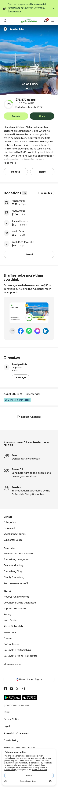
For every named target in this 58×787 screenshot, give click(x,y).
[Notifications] (45, 21)
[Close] (53, 8)
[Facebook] (21, 331)
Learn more (14, 11)
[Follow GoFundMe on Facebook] (5, 689)
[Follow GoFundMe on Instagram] (23, 689)
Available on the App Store (29, 697)
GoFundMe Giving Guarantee (28, 494)
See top (48, 193)
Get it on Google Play (12, 697)
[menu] (53, 21)
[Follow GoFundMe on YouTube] (11, 689)
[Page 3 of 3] (31, 88)
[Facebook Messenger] (37, 331)
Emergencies (33, 394)
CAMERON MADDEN (23, 242)
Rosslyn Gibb (19, 364)
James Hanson (20, 221)
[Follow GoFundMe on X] (17, 689)
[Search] (5, 21)
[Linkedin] (46, 331)
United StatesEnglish (30, 679)
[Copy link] (12, 331)
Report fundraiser (31, 416)
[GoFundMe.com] (29, 20)
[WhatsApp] (29, 331)
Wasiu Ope (18, 231)
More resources (12, 664)
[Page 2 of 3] (29, 88)
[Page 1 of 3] (27, 88)
